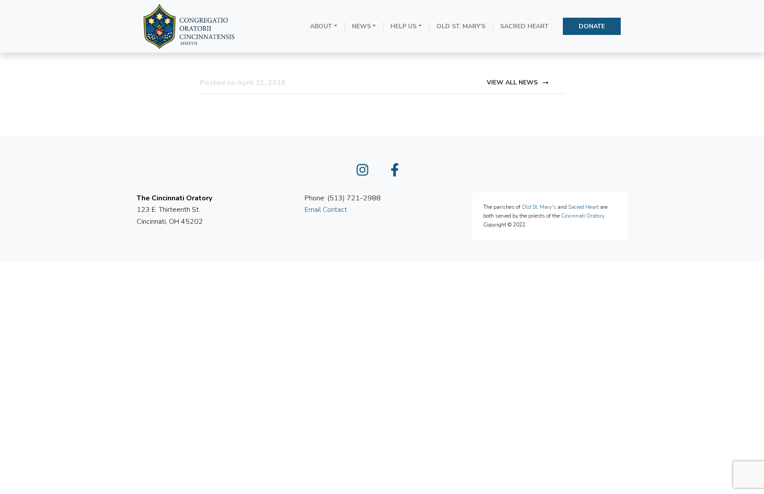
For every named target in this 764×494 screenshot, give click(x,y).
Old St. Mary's (539, 207)
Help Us (403, 26)
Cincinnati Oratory (582, 215)
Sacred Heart (524, 26)
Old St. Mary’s (460, 26)
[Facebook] (398, 172)
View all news (513, 82)
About (321, 26)
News (361, 26)
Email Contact (326, 209)
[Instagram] (366, 172)
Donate (592, 26)
